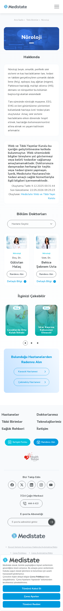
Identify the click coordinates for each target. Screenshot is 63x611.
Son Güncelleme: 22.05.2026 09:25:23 (32, 190)
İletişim (42, 429)
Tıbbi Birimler (32, 20)
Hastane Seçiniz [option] (20, 223)
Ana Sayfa (18, 20)
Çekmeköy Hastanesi (29, 382)
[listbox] (31, 224)
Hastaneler (10, 414)
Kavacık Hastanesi (27, 371)
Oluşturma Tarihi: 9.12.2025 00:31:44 (33, 186)
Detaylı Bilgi (14, 281)
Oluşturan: (32, 196)
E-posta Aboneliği (31, 514)
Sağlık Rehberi (13, 429)
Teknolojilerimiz (49, 421)
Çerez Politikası (19, 553)
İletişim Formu (20, 442)
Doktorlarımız (47, 414)
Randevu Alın (17, 274)
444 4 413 (33, 503)
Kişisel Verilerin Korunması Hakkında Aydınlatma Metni (32, 547)
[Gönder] (51, 522)
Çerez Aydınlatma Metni (42, 553)
